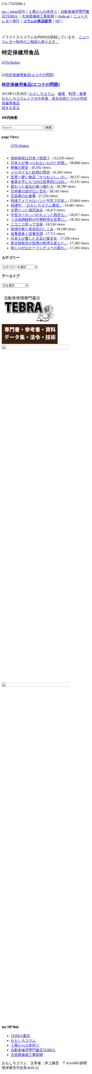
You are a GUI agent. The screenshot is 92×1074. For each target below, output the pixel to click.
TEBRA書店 (20, 1036)
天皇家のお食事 (23, 196)
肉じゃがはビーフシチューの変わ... (39, 248)
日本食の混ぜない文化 (28, 191)
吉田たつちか (69, 98)
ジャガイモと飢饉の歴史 (30, 172)
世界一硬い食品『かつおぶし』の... (39, 177)
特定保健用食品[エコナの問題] (31, 84)
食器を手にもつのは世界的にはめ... (39, 182)
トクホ (32, 98)
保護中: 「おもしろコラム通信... (36, 205)
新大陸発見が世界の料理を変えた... (39, 243)
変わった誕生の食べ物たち (32, 186)
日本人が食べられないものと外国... (39, 163)
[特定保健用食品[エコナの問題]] (28, 75)
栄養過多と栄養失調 (27, 234)
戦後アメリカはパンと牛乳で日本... (39, 201)
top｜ (6, 12)
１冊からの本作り (43, 12)
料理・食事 (77, 94)
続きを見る (11, 108)
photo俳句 (17, 12)
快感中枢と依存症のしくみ (32, 229)
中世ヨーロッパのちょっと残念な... (39, 215)
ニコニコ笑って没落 (27, 224)
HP (57, 21)
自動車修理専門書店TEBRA (33, 1050)
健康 (61, 94)
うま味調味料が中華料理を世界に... (39, 219)
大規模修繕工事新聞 (38, 16)
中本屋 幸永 (48, 98)
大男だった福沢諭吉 (27, 210)
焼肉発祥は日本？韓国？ (30, 158)
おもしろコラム (41, 94)
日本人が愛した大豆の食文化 (34, 238)
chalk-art (64, 16)
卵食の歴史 (20, 167)
